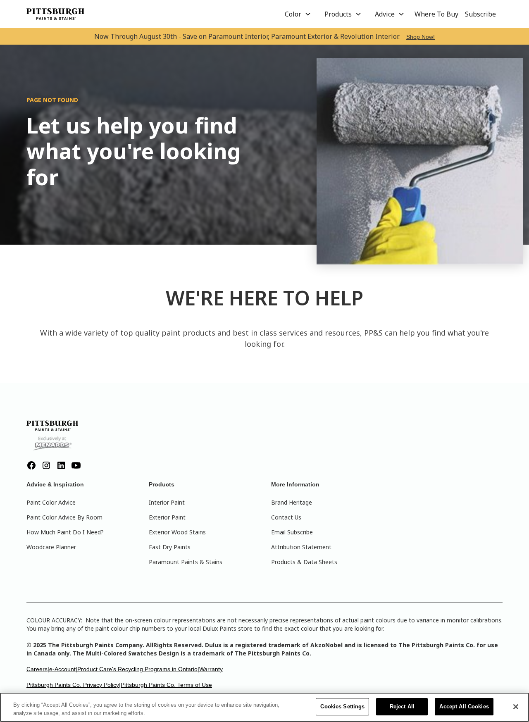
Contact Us (286, 517)
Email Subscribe (292, 532)
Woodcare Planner (51, 547)
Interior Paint (167, 502)
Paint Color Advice (51, 502)
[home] (55, 14)
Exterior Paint (167, 517)
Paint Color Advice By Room (64, 517)
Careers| (37, 669)
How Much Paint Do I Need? (65, 532)
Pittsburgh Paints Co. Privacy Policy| (73, 684)
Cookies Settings (342, 706)
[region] (264, 707)
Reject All (402, 706)
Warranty (211, 669)
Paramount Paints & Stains (185, 562)
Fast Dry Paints (170, 547)
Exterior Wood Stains (177, 532)
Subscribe (480, 14)
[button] (298, 14)
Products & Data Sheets (304, 562)
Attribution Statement (301, 547)
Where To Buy (436, 14)
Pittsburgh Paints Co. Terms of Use (166, 684)
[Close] (516, 707)
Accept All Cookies (463, 706)
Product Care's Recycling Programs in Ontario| (138, 669)
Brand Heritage (291, 502)
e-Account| (63, 669)
